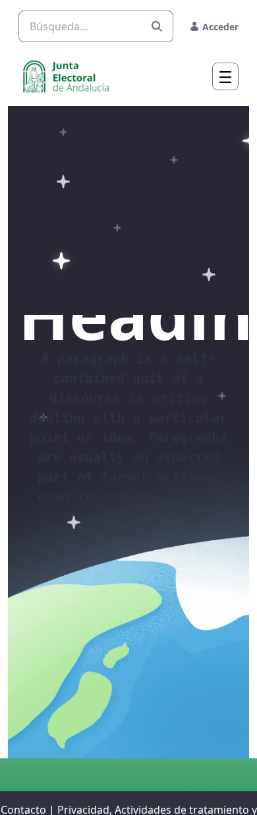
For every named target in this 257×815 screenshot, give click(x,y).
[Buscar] (156, 26)
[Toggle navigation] (225, 76)
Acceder (220, 26)
